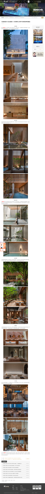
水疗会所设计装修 (6, 17)
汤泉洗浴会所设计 (38, 35)
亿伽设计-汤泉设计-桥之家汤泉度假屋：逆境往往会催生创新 (10, 475)
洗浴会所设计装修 (17, 17)
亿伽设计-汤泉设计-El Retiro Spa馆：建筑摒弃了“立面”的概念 (10, 473)
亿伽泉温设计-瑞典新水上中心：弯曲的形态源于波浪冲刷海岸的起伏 (13, 459)
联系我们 (32, 1)
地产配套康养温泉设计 (11, 17)
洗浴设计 (12, 480)
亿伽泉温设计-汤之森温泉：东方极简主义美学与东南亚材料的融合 (36, 15)
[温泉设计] (38, 39)
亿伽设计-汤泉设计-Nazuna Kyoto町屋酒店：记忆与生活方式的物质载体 (12, 471)
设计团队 (13, 489)
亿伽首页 (19, 1)
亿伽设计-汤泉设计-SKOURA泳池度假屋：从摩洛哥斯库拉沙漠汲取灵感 (12, 469)
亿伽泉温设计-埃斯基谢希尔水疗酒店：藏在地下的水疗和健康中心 (12, 458)
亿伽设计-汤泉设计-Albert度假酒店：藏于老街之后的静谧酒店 (10, 467)
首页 (24, 15)
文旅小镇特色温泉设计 (21, 17)
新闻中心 (28, 1)
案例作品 (26, 1)
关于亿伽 (30, 1)
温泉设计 (21, 1)
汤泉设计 (13, 488)
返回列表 (27, 458)
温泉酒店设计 (6, 480)
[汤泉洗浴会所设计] (38, 32)
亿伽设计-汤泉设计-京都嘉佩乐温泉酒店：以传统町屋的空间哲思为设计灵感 (12, 477)
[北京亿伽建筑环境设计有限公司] (6, 1)
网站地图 (17, 489)
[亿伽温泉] (6, 486)
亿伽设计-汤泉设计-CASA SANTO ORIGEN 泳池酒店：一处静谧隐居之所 (12, 463)
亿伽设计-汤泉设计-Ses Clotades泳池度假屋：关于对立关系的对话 (11, 465)
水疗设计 (14, 480)
